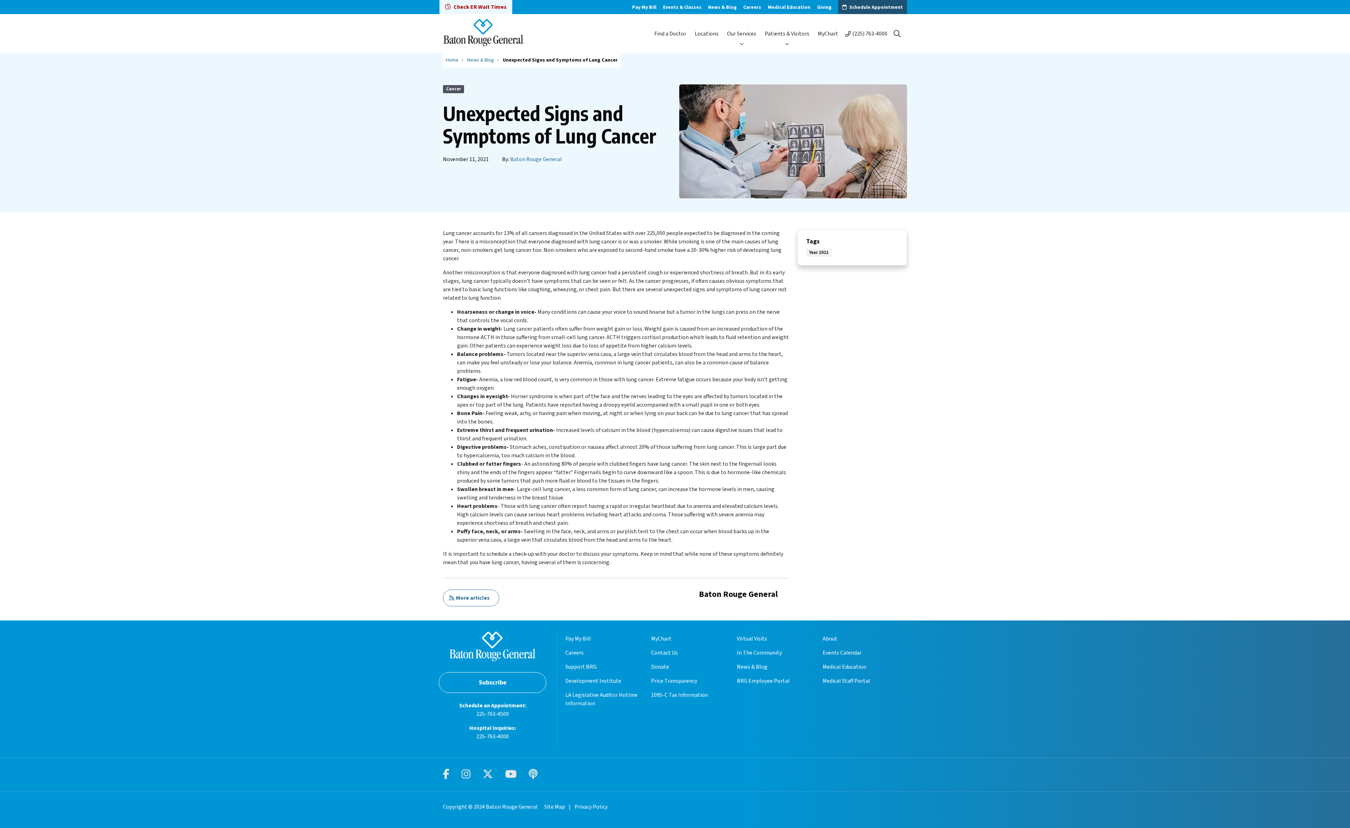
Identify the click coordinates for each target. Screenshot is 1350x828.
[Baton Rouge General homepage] (483, 33)
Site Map (554, 807)
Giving (824, 7)
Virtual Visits (752, 639)
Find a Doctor (670, 34)
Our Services (741, 34)
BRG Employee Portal (763, 681)
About (830, 639)
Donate (660, 667)
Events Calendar (842, 653)
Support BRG (581, 667)
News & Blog (722, 7)
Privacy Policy (591, 807)
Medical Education (789, 7)
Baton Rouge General (536, 159)
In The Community (759, 653)
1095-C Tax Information (679, 695)
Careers (752, 7)
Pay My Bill (644, 7)
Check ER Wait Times (480, 7)
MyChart (828, 34)
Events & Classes (682, 7)
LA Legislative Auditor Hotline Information (601, 699)
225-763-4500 (492, 714)
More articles (472, 598)
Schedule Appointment (876, 7)
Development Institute (593, 681)
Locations (707, 34)
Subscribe (493, 682)
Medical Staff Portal (846, 681)
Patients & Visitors (787, 34)
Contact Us (664, 653)
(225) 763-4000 (869, 34)
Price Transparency (674, 681)
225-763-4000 (492, 736)
